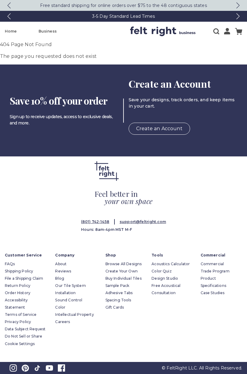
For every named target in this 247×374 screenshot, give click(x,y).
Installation (65, 293)
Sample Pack (117, 285)
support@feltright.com (143, 221)
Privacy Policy (18, 321)
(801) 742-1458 (95, 221)
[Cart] (238, 31)
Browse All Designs (123, 264)
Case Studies (213, 293)
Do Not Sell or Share (23, 336)
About (61, 264)
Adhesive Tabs (119, 293)
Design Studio (165, 278)
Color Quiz (162, 271)
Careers (62, 321)
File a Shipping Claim (24, 278)
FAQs (10, 264)
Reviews (63, 271)
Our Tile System (70, 285)
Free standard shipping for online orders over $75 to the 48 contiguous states (123, 5)
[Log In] (227, 31)
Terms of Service (21, 314)
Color (60, 307)
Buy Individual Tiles (123, 278)
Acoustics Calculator (171, 264)
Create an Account (159, 128)
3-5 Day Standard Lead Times (123, 16)
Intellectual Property (74, 314)
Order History (17, 293)
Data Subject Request (25, 329)
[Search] (216, 31)
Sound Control (68, 300)
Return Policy (17, 285)
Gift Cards (114, 307)
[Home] (102, 31)
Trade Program (215, 271)
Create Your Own (121, 271)
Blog (59, 278)
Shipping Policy (19, 271)
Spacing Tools (118, 300)
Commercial (212, 264)
